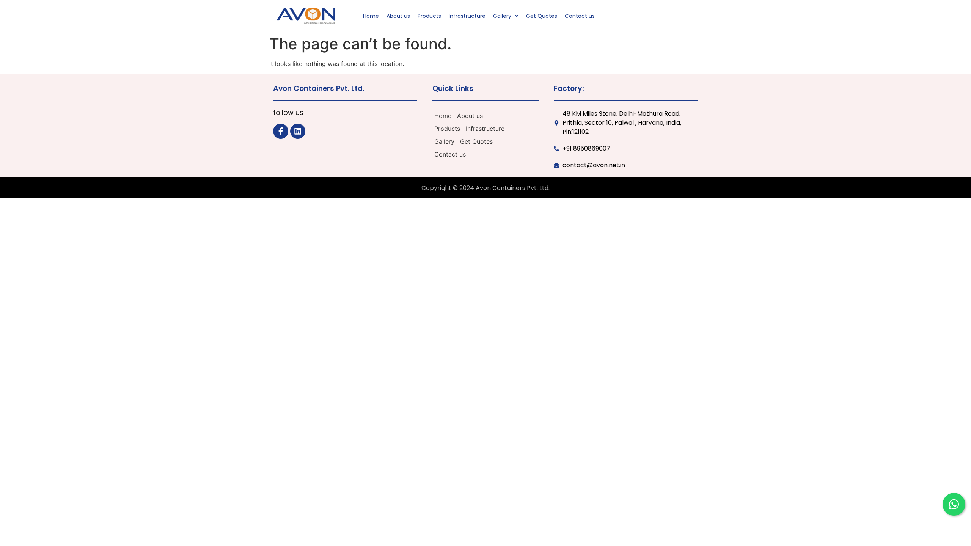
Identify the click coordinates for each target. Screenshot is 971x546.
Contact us (580, 16)
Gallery (502, 16)
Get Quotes (541, 16)
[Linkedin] (297, 131)
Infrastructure (467, 16)
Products (429, 16)
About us (398, 16)
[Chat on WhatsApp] (954, 504)
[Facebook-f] (280, 131)
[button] (505, 16)
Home (371, 16)
